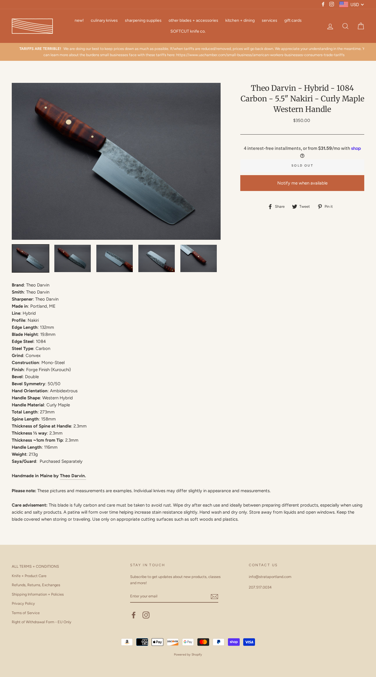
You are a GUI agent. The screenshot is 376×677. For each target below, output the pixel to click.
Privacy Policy (23, 603)
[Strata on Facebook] (133, 615)
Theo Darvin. (73, 475)
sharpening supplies (143, 20)
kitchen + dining (240, 20)
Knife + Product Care (29, 576)
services (269, 20)
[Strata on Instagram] (146, 615)
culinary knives (104, 20)
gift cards (293, 20)
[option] (188, 52)
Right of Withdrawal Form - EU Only (41, 622)
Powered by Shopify (188, 654)
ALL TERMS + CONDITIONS (35, 566)
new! (79, 20)
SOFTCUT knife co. (188, 31)
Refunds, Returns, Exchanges (36, 585)
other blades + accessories (193, 20)
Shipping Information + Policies (38, 594)
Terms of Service (26, 613)
